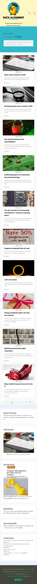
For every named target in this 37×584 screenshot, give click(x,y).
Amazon (26, 498)
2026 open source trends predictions (21, 454)
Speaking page (11, 528)
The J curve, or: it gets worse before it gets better (18, 540)
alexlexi (27, 574)
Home (5, 33)
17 (27, 402)
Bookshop (18, 498)
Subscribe (6, 511)
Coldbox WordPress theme (14, 576)
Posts (7, 83)
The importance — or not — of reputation (15, 553)
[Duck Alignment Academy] (13, 11)
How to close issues (9, 549)
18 (30, 402)
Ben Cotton (28, 569)
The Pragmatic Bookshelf (24, 496)
